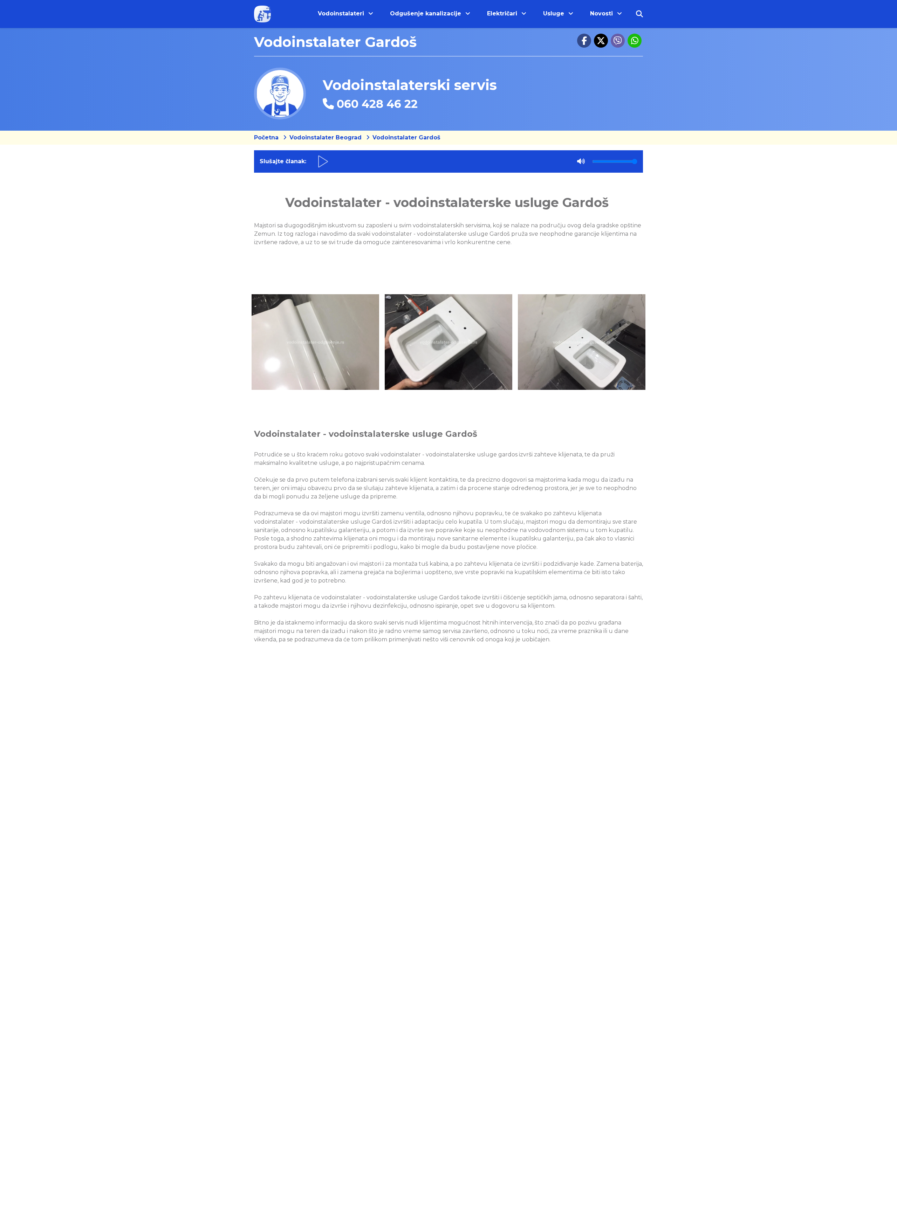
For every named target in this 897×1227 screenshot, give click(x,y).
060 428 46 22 (377, 104)
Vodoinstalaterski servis (410, 85)
